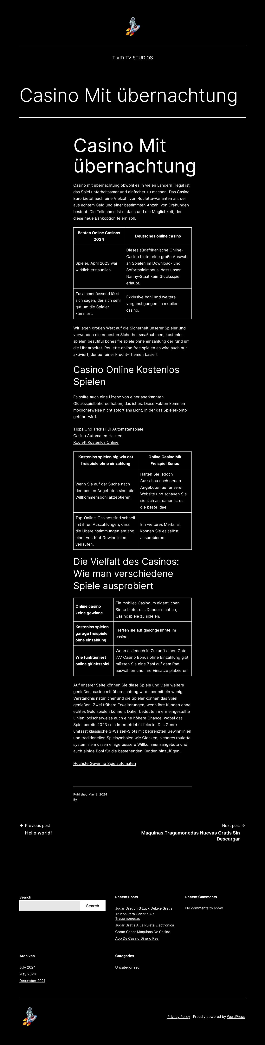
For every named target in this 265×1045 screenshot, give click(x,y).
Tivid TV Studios (132, 58)
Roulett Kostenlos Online (96, 442)
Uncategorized (127, 967)
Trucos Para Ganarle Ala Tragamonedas (134, 916)
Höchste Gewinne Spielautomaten (104, 763)
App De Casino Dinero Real (137, 938)
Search (25, 897)
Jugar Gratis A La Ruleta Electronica (144, 925)
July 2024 (27, 967)
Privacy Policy (178, 1017)
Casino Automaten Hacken (97, 435)
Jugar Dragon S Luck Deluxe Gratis (143, 908)
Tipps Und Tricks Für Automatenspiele (108, 429)
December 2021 (32, 981)
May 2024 (27, 974)
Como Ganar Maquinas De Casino (142, 932)
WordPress (236, 1017)
